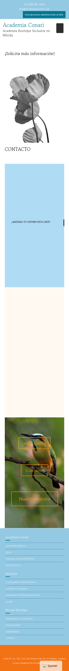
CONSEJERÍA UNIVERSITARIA (21, 582)
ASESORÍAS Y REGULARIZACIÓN (23, 595)
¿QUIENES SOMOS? (16, 545)
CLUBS (9, 601)
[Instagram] (19, 15)
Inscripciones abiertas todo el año (44, 14)
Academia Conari (23, 25)
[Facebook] (6, 15)
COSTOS (10, 638)
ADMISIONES (12, 631)
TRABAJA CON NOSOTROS (20, 558)
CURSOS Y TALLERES (16, 588)
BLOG (9, 552)
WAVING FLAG (13, 565)
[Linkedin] (13, 15)
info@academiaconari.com (34, 8)
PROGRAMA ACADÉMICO (19, 618)
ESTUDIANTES (13, 625)
